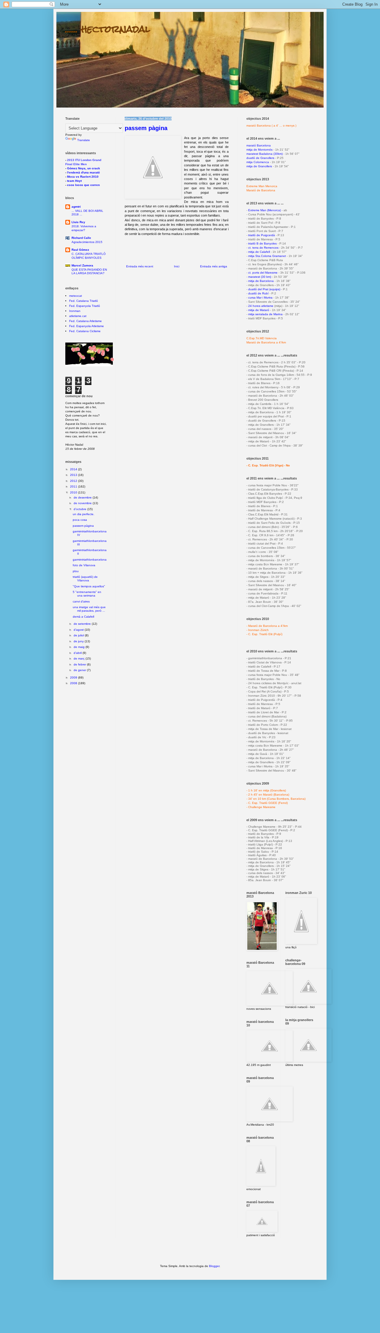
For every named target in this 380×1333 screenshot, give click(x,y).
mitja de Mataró (258, 310)
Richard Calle (81, 237)
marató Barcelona (258, 145)
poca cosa (80, 519)
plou (76, 571)
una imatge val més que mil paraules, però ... (89, 608)
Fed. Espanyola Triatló (84, 305)
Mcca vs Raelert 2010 (83, 176)
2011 (74, 486)
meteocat (75, 295)
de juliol (79, 635)
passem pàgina (146, 128)
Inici (176, 266)
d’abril (78, 652)
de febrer (80, 664)
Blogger (214, 1266)
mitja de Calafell (259, 251)
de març (80, 658)
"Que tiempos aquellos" (89, 586)
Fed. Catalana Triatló (83, 300)
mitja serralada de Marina (265, 314)
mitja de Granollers (259, 166)
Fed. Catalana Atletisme (85, 321)
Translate (83, 140)
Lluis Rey (78, 222)
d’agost (79, 629)
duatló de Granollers (260, 158)
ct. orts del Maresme (263, 272)
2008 (74, 683)
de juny (79, 641)
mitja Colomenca (257, 162)
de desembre (83, 497)
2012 (74, 480)
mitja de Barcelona (261, 281)
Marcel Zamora (82, 265)
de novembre (83, 503)
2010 (74, 492)
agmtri (76, 206)
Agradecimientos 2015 (87, 242)
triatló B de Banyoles (262, 243)
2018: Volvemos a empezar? (84, 228)
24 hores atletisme (260, 305)
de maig (80, 647)
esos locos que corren (83, 185)
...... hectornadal (107, 29)
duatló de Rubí (258, 293)
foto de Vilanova (84, 565)
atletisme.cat (77, 316)
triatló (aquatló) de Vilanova (85, 578)
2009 (74, 677)
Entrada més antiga (213, 266)
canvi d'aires (81, 601)
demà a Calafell (83, 616)
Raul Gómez (80, 249)
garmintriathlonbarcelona (90, 559)
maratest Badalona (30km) (264, 153)
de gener (80, 670)
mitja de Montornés (259, 149)
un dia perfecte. (83, 514)
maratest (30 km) (259, 276)
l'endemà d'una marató (83, 172)
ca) (279, 210)
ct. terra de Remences (263, 247)
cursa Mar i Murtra (260, 297)
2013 (74, 475)
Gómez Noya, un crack (83, 168)
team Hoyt (74, 180)
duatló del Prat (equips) (264, 289)
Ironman (74, 311)
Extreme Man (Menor (262, 210)
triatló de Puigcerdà (261, 235)
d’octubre (80, 509)
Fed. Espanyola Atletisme (86, 326)
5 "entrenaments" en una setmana (87, 593)
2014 (74, 469)
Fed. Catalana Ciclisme (85, 331)
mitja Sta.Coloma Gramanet (267, 256)
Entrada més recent (139, 266)
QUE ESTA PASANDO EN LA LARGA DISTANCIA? (89, 271)
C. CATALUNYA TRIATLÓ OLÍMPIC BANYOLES (89, 255)
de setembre (83, 623)
